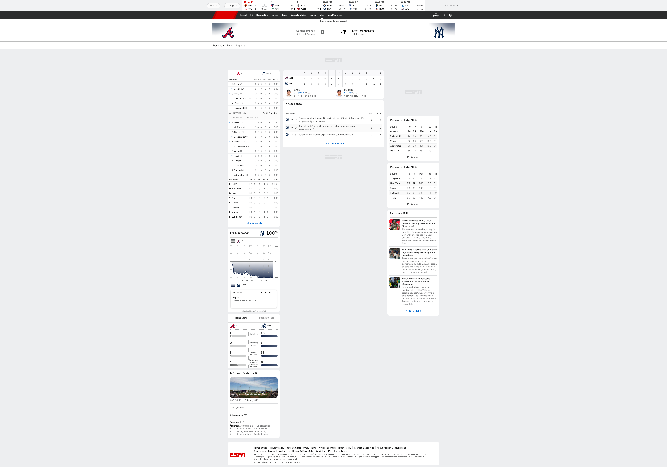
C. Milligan (239, 89)
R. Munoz (233, 212)
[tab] (241, 73)
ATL (291, 78)
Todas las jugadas (333, 143)
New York (395, 150)
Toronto (394, 197)
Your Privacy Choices (264, 451)
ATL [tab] (243, 73)
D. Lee (232, 193)
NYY (291, 83)
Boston (393, 188)
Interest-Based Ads (364, 448)
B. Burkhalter (235, 216)
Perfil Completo (270, 113)
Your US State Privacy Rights (301, 448)
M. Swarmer (235, 188)
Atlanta (394, 131)
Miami (393, 141)
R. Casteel (237, 132)
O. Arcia (235, 93)
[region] (342, 78)
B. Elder (233, 184)
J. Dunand (237, 170)
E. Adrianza (237, 141)
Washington (395, 146)
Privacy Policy (277, 448)
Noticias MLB (413, 311)
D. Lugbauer (240, 137)
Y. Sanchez (239, 175)
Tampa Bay (395, 178)
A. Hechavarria (241, 98)
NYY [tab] (268, 73)
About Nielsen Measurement (391, 448)
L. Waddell (239, 108)
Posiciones (413, 157)
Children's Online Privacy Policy (335, 448)
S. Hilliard (236, 122)
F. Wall (237, 156)
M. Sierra (238, 127)
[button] (444, 15)
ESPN (225, 15)
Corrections (340, 451)
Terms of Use (260, 448)
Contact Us (284, 451)
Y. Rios (232, 198)
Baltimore (394, 193)
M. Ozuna (236, 103)
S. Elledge (234, 207)
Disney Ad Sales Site (302, 451)
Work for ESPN (323, 451)
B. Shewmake (240, 146)
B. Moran (233, 202)
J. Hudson (236, 160)
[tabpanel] (254, 148)
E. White (236, 151)
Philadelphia (396, 136)
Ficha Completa (254, 223)
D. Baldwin (239, 165)
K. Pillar (235, 84)
